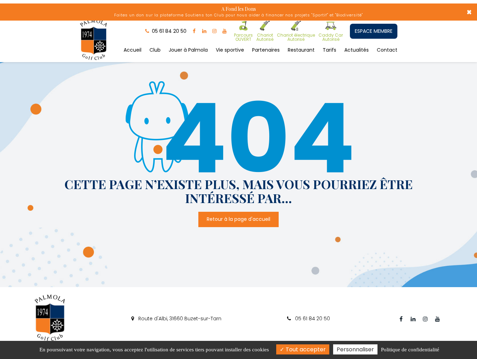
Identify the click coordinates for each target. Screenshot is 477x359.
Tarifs (329, 49)
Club (155, 49)
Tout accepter (305, 349)
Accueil (132, 49)
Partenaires (266, 49)
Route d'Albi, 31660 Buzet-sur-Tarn (179, 318)
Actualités (356, 49)
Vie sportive (230, 49)
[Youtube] (224, 31)
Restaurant (301, 49)
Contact (387, 49)
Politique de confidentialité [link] (410, 349)
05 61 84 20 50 (312, 318)
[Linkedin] (204, 31)
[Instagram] (214, 31)
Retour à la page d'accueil (238, 219)
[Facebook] (194, 31)
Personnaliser (355, 349)
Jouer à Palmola (188, 49)
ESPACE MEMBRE (373, 31)
